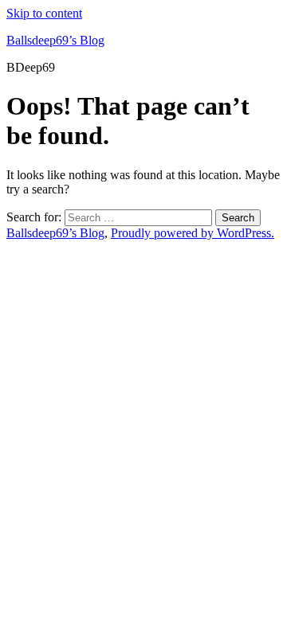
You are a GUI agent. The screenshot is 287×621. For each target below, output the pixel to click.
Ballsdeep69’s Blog (55, 40)
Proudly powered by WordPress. (192, 233)
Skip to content (44, 13)
